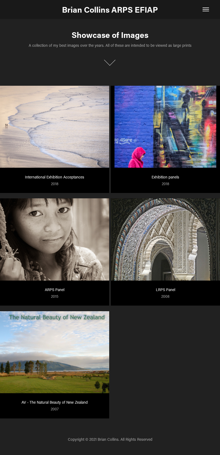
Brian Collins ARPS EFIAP (110, 9)
